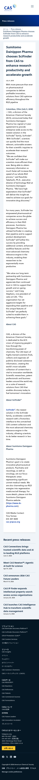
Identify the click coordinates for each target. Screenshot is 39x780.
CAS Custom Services (9, 639)
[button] (32, 7)
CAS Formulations (8, 700)
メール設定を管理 (23, 768)
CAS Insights (6, 652)
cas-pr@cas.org (13, 521)
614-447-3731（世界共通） (11, 738)
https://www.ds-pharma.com (14, 504)
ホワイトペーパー (8, 662)
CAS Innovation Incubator (11, 720)
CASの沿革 (5, 709)
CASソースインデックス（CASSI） (14, 673)
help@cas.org (7, 734)
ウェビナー (5, 659)
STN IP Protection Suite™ (11, 635)
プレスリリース (7, 724)
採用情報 (5, 713)
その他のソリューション (10, 643)
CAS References (7, 689)
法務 (3, 768)
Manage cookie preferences (12, 772)
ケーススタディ (7, 666)
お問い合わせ (8, 748)
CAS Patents (6, 693)
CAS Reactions (7, 686)
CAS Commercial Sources (11, 697)
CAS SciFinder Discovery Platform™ (15, 632)
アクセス (33, 768)
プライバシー (10, 768)
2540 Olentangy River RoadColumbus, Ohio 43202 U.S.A (12, 742)
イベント (5, 655)
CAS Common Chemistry (11, 670)
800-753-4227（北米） (9, 736)
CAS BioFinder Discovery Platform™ (15, 628)
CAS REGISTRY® (7, 682)
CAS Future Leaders (9, 716)
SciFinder (10, 409)
